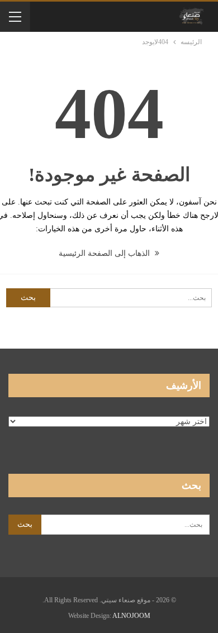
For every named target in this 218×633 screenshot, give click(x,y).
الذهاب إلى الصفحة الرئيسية (105, 253)
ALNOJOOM (131, 616)
